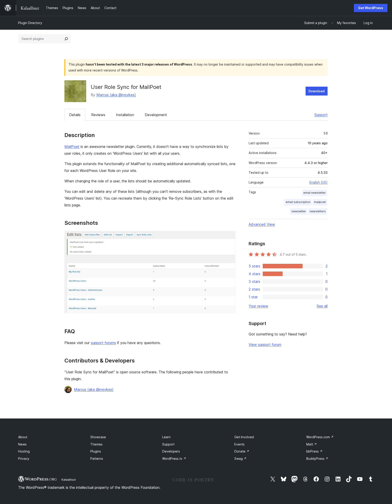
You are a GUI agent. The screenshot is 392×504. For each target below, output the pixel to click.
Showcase (98, 437)
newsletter (299, 211)
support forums (103, 342)
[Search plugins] (66, 38)
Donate (241, 451)
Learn (166, 437)
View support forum (265, 344)
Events (239, 444)
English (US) (318, 182)
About (22, 437)
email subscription (298, 202)
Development (156, 115)
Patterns (96, 458)
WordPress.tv (174, 458)
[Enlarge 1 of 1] (229, 237)
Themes (96, 444)
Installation (125, 115)
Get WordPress (370, 8)
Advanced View (262, 224)
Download (317, 91)
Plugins (95, 451)
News (22, 444)
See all (322, 306)
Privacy (23, 458)
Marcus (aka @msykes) (116, 95)
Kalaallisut (68, 479)
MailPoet (71, 146)
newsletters (318, 211)
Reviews (98, 115)
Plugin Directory (30, 23)
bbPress (314, 451)
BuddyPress (317, 458)
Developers (171, 451)
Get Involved (244, 437)
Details (75, 115)
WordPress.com (320, 437)
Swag (240, 458)
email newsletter (314, 192)
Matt (311, 444)
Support (321, 115)
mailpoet (320, 202)
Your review (258, 306)
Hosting (24, 451)
